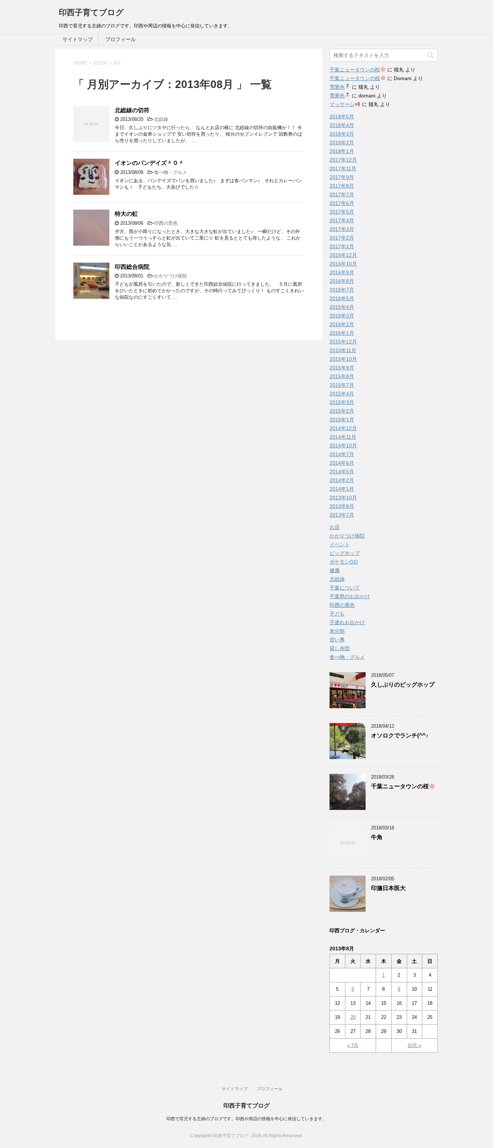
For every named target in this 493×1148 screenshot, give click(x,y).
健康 (335, 570)
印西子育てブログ (91, 12)
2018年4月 (342, 125)
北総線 (161, 119)
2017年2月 (342, 238)
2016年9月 (342, 272)
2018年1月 (342, 151)
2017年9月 (342, 177)
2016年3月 (342, 316)
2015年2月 (342, 411)
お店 (335, 527)
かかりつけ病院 (170, 276)
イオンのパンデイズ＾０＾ (149, 163)
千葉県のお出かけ (350, 596)
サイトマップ (77, 39)
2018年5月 (342, 116)
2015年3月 (342, 402)
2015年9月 (342, 368)
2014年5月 (342, 471)
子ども (337, 614)
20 (352, 1017)
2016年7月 (342, 290)
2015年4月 (342, 393)
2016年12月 (343, 255)
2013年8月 (342, 506)
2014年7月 (342, 454)
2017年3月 (342, 229)
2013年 (100, 63)
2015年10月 (343, 359)
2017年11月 (343, 168)
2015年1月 (342, 419)
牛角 (377, 837)
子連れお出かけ (347, 622)
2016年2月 (342, 324)
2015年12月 (343, 342)
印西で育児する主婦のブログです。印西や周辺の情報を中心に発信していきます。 (246, 1118)
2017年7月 (342, 194)
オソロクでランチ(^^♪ (399, 735)
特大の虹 (126, 214)
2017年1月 (342, 246)
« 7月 (352, 1045)
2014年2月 (342, 480)
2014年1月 (342, 489)
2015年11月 (343, 350)
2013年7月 (342, 515)
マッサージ (342, 104)
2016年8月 (342, 281)
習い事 (337, 640)
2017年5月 (342, 212)
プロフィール (120, 39)
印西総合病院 (132, 267)
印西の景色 (166, 223)
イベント (340, 544)
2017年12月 (343, 160)
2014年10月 (343, 445)
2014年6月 (342, 463)
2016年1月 (342, 333)
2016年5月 (342, 298)
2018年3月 (342, 134)
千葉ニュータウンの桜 (355, 70)
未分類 (337, 631)
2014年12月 (343, 428)
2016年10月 (343, 264)
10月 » (414, 1045)
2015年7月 (342, 385)
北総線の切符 (132, 110)
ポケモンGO (344, 562)
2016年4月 (342, 307)
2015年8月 (342, 376)
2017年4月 (342, 220)
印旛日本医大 (388, 888)
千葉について (345, 588)
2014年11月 (343, 437)
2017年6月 (342, 203)
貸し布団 (340, 648)
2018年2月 (342, 142)
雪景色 (337, 87)
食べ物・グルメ (170, 172)
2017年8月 (342, 186)
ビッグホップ (345, 553)
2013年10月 (343, 497)
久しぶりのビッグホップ (403, 685)
